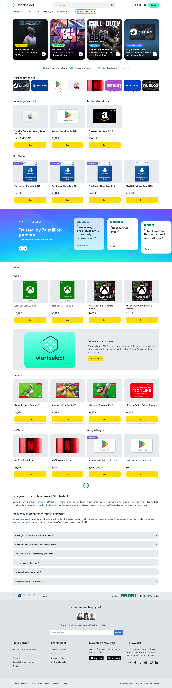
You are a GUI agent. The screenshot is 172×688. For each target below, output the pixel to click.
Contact (16, 666)
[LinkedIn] (156, 662)
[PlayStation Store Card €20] (67, 171)
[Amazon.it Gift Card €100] (104, 116)
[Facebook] (135, 662)
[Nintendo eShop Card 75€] (104, 390)
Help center (21, 643)
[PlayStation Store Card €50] (105, 171)
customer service (20, 522)
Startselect (58, 643)
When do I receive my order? (25, 649)
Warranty (17, 658)
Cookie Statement (51, 683)
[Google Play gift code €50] (67, 116)
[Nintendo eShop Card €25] (30, 390)
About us (55, 654)
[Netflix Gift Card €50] (67, 445)
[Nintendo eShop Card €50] (67, 390)
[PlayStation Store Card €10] (30, 171)
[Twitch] (151, 662)
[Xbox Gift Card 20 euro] (30, 291)
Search (118, 632)
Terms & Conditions (20, 683)
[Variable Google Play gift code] (104, 445)
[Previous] (21, 248)
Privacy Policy (36, 683)
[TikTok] (140, 662)
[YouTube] (146, 662)
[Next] (25, 248)
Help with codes (19, 654)
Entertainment (31, 11)
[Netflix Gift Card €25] (30, 445)
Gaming (16, 11)
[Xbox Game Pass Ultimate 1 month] (104, 291)
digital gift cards (38, 501)
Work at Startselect (59, 662)
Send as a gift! (96, 358)
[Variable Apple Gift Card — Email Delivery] (30, 116)
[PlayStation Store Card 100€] (142, 171)
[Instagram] (130, 662)
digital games (52, 504)
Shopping (47, 11)
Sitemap (63, 683)
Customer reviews (58, 649)
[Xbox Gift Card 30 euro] (67, 291)
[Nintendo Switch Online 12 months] (141, 390)
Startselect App (57, 658)
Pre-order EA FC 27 (88, 11)
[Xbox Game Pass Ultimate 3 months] (142, 291)
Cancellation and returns (23, 662)
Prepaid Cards (63, 11)
